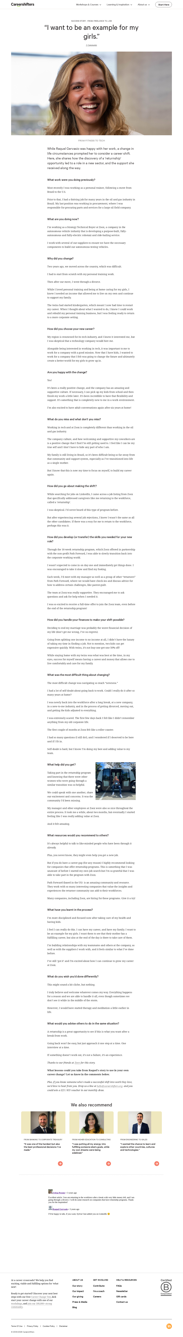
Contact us (122, 1301)
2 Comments (91, 45)
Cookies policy (49, 1326)
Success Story (78, 20)
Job (110, 20)
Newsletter (122, 1291)
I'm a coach (98, 1291)
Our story (77, 1285)
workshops (16, 1303)
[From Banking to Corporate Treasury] (60, 1163)
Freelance (99, 20)
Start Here (163, 4)
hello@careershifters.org (109, 1086)
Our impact (78, 1291)
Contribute (98, 1285)
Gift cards (121, 1296)
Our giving (77, 1296)
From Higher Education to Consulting (91, 1139)
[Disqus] (91, 1221)
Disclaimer (63, 1326)
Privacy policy (32, 1326)
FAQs (119, 1285)
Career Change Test (41, 1296)
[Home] (22, 6)
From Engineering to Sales (133, 1139)
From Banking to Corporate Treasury (43, 1139)
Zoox (77, 1062)
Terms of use (16, 1326)
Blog (74, 1307)
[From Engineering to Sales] (156, 1163)
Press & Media (79, 1301)
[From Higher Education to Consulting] (108, 1163)
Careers (97, 1296)
